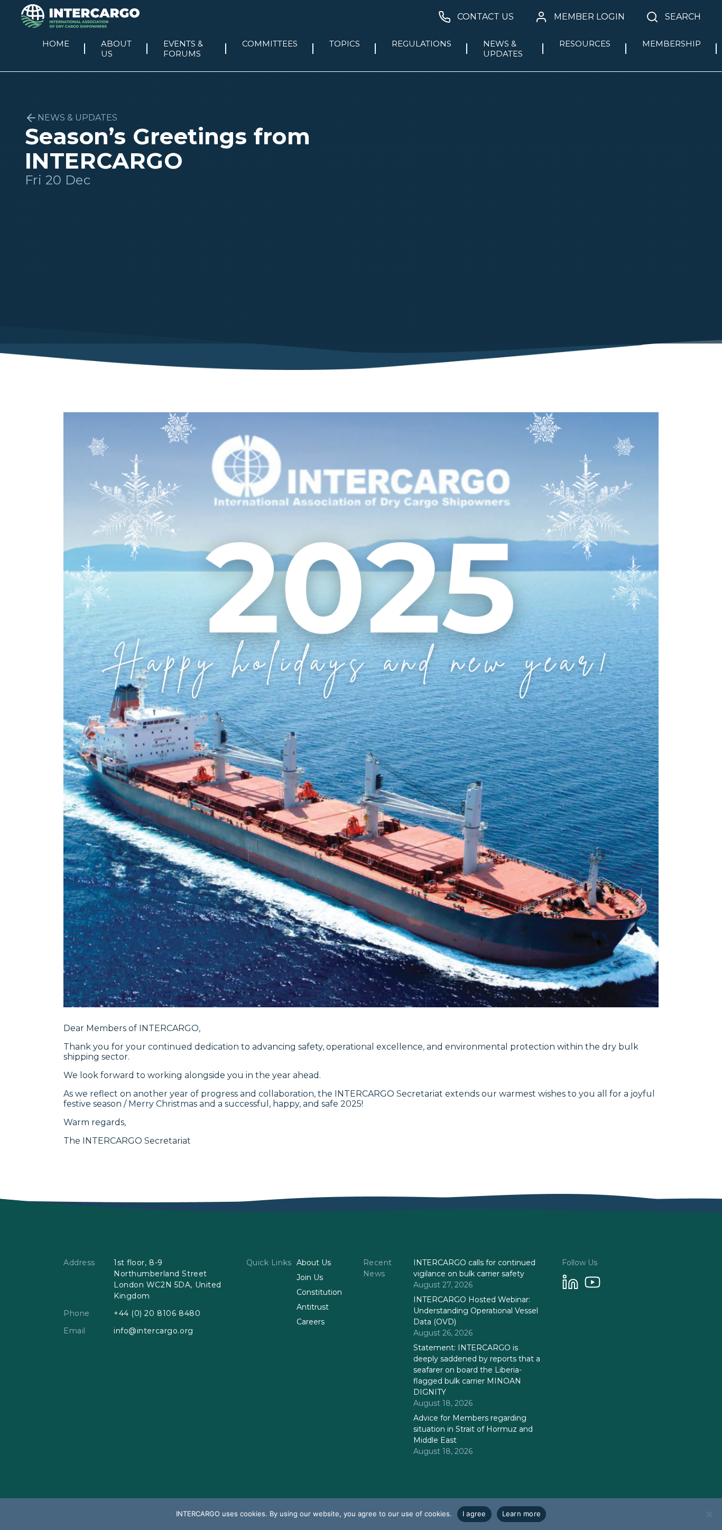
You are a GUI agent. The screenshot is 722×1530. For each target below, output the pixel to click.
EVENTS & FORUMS (183, 49)
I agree (474, 1513)
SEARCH (683, 17)
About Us (314, 1262)
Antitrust (313, 1307)
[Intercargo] (80, 25)
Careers (311, 1322)
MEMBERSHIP (671, 44)
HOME (55, 44)
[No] (709, 1514)
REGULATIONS (421, 44)
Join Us (310, 1277)
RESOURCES (584, 44)
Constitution (319, 1292)
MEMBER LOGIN (589, 17)
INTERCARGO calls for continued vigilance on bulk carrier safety (474, 1268)
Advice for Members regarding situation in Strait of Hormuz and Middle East (473, 1429)
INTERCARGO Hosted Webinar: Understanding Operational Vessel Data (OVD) (475, 1311)
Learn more (521, 1513)
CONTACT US (485, 17)
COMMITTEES (270, 44)
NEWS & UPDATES (503, 49)
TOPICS (344, 44)
